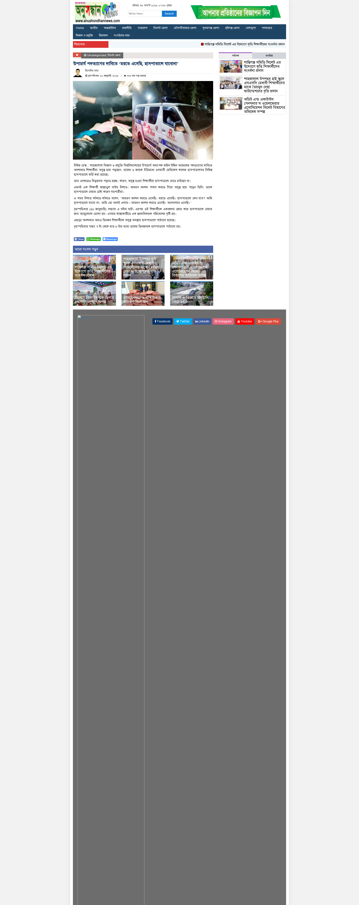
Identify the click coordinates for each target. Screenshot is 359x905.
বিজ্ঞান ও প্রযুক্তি (84, 35)
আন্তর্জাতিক (110, 28)
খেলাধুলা (251, 28)
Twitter (184, 321)
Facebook (163, 321)
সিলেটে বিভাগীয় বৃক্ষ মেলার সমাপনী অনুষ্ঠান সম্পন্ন (94, 299)
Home (80, 28)
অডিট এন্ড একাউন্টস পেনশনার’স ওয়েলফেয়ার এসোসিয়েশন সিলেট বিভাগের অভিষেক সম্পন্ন (189, 269)
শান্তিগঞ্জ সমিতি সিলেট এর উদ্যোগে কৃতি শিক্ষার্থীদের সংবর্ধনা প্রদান (232, 44)
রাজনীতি (127, 28)
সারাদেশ (142, 28)
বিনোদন (103, 35)
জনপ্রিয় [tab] (269, 55)
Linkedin (203, 321)
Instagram (224, 321)
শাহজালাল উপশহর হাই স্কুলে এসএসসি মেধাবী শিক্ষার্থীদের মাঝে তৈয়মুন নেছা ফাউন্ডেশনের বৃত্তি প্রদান (141, 267)
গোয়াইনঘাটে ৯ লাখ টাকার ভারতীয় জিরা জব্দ (142, 299)
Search (169, 13)
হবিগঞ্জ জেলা (232, 28)
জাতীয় (94, 28)
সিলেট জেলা (161, 28)
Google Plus (270, 321)
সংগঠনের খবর (122, 35)
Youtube (246, 321)
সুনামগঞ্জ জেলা (210, 28)
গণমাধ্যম (267, 28)
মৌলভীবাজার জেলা (185, 28)
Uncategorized (96, 55)
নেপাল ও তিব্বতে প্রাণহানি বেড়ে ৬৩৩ (190, 299)
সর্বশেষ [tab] (235, 55)
